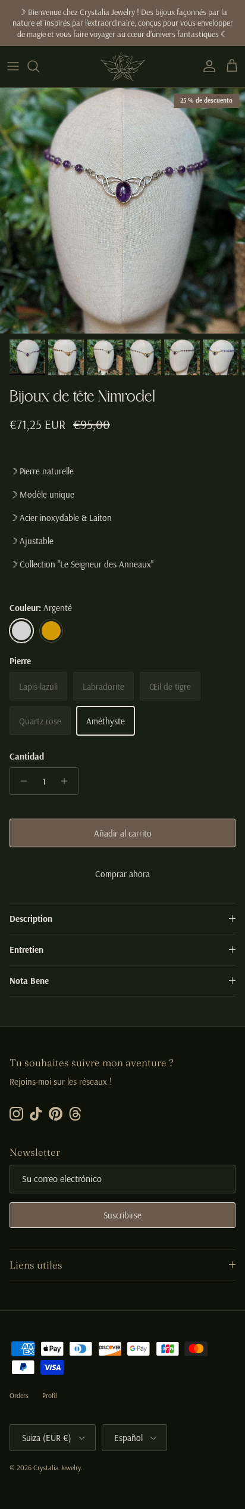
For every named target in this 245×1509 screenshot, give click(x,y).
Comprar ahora (122, 874)
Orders (19, 1395)
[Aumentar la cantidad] (67, 781)
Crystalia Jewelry (57, 1467)
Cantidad (27, 756)
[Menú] (13, 66)
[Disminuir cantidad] (20, 781)
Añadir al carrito (123, 833)
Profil (49, 1395)
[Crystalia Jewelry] (122, 66)
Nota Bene (29, 980)
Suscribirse (122, 1215)
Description (31, 918)
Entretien (26, 949)
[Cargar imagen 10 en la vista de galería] (122, 211)
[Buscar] (39, 66)
